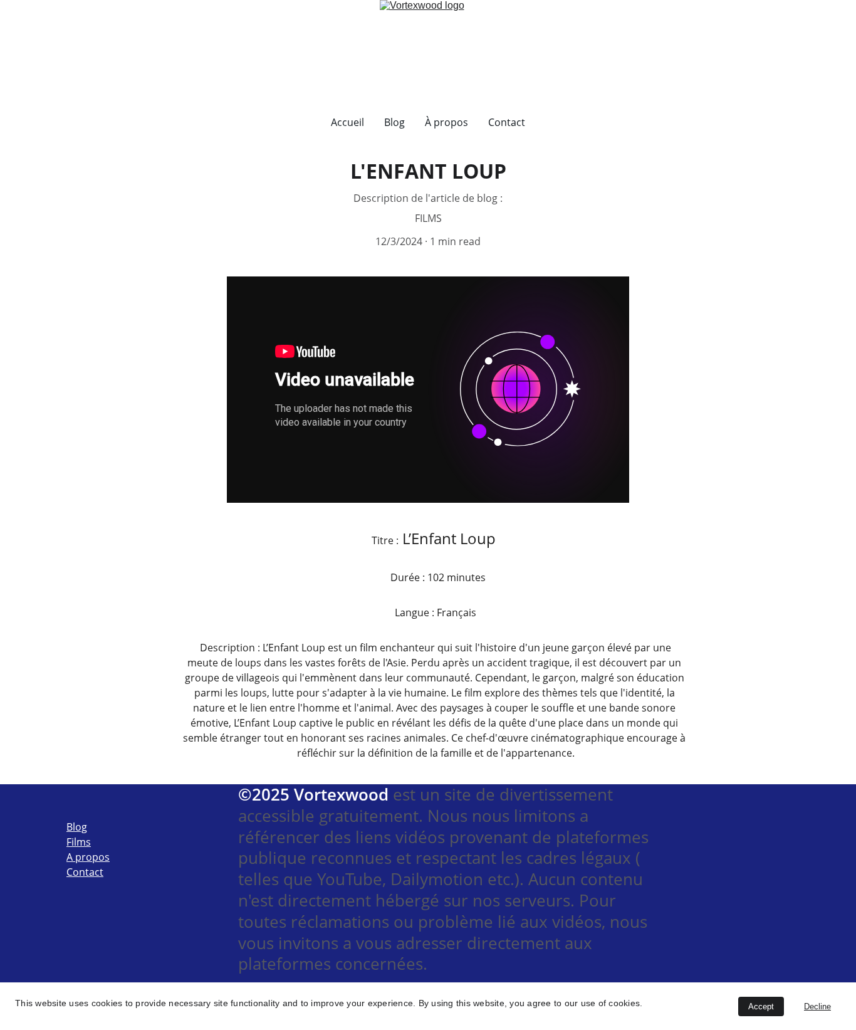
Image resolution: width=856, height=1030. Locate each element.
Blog (394, 122)
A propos (88, 857)
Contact (506, 122)
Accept (761, 1006)
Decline (817, 1006)
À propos (446, 122)
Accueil (347, 122)
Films (78, 842)
